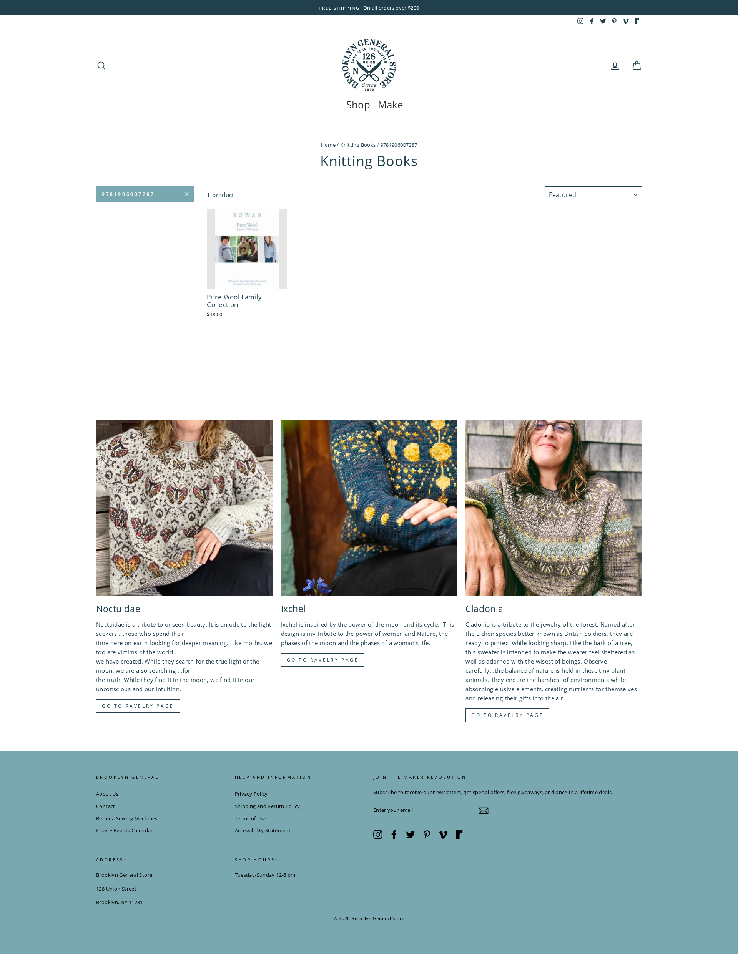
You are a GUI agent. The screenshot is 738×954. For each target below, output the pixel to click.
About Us (107, 793)
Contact (105, 806)
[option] (369, 8)
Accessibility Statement (263, 830)
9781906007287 (128, 194)
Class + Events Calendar (124, 830)
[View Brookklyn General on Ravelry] (637, 21)
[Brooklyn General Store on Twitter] (410, 834)
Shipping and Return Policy (267, 806)
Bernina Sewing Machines (127, 818)
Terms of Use (250, 818)
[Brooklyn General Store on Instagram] (377, 834)
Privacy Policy (251, 793)
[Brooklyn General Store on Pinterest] (426, 834)
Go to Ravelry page (138, 706)
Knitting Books (358, 144)
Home (328, 144)
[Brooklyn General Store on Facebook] (394, 834)
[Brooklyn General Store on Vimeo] (443, 834)
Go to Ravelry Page (507, 715)
